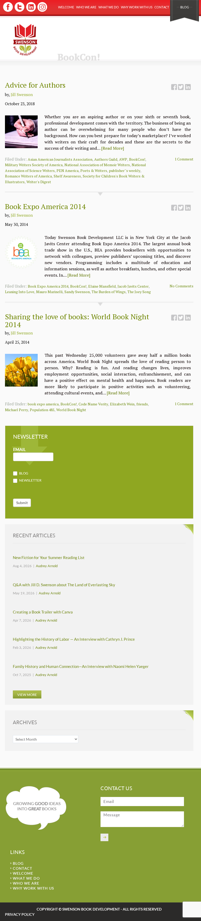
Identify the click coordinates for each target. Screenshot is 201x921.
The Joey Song (139, 291)
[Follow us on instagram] (41, 11)
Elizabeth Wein (122, 403)
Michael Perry (16, 409)
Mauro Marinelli (49, 291)
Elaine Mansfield (102, 286)
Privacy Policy (20, 914)
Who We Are (86, 7)
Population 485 (42, 409)
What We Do (108, 7)
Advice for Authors (35, 85)
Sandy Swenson (77, 291)
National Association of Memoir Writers (97, 164)
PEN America (68, 170)
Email (19, 449)
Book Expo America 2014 (45, 206)
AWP (123, 159)
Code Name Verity (93, 403)
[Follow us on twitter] (19, 11)
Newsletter (29, 480)
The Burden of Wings (109, 291)
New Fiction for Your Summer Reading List (49, 557)
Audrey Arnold (47, 566)
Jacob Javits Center (133, 286)
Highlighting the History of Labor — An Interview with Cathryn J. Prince (74, 639)
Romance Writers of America (28, 176)
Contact (161, 7)
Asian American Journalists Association (60, 159)
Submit (22, 502)
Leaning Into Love (19, 291)
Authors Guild (105, 159)
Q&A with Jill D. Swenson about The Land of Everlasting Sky (64, 584)
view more (27, 694)
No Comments (181, 285)
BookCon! (137, 159)
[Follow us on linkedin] (30, 11)
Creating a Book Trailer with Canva (43, 612)
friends (142, 403)
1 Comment (184, 159)
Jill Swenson (22, 94)
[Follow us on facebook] (8, 11)
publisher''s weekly (124, 170)
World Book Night (71, 409)
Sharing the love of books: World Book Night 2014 (77, 320)
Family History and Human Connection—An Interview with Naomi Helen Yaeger (81, 666)
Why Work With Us (136, 7)
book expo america (43, 403)
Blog (184, 7)
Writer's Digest (38, 181)
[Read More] (112, 148)
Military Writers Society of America (34, 164)
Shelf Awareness (67, 176)
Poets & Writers (93, 170)
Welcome (66, 7)
